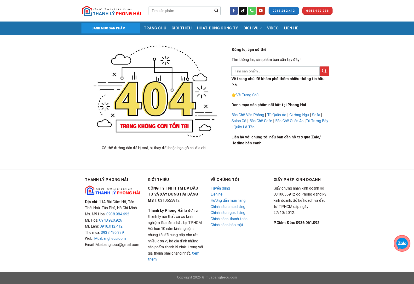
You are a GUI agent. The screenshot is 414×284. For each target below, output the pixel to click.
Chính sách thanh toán (229, 219)
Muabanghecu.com (110, 238)
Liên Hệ (291, 28)
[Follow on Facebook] (234, 11)
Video (273, 28)
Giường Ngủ (299, 115)
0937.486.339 (112, 232)
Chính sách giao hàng (228, 212)
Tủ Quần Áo (276, 115)
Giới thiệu (182, 28)
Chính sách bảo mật (227, 225)
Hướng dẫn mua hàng (228, 200)
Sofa (316, 115)
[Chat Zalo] (402, 243)
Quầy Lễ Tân (244, 127)
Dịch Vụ (251, 28)
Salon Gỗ (238, 121)
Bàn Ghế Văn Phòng (247, 115)
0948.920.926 (110, 220)
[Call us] (252, 11)
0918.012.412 (111, 226)
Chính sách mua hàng (228, 206)
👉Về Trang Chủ (245, 95)
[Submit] (216, 11)
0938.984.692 (117, 214)
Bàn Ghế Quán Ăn (289, 121)
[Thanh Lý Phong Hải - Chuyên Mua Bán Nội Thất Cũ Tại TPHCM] (111, 10)
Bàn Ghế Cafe (260, 121)
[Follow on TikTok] (243, 11)
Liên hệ (217, 194)
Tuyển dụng (220, 188)
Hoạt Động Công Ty (217, 28)
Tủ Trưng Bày (317, 121)
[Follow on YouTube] (261, 11)
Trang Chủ (155, 28)
